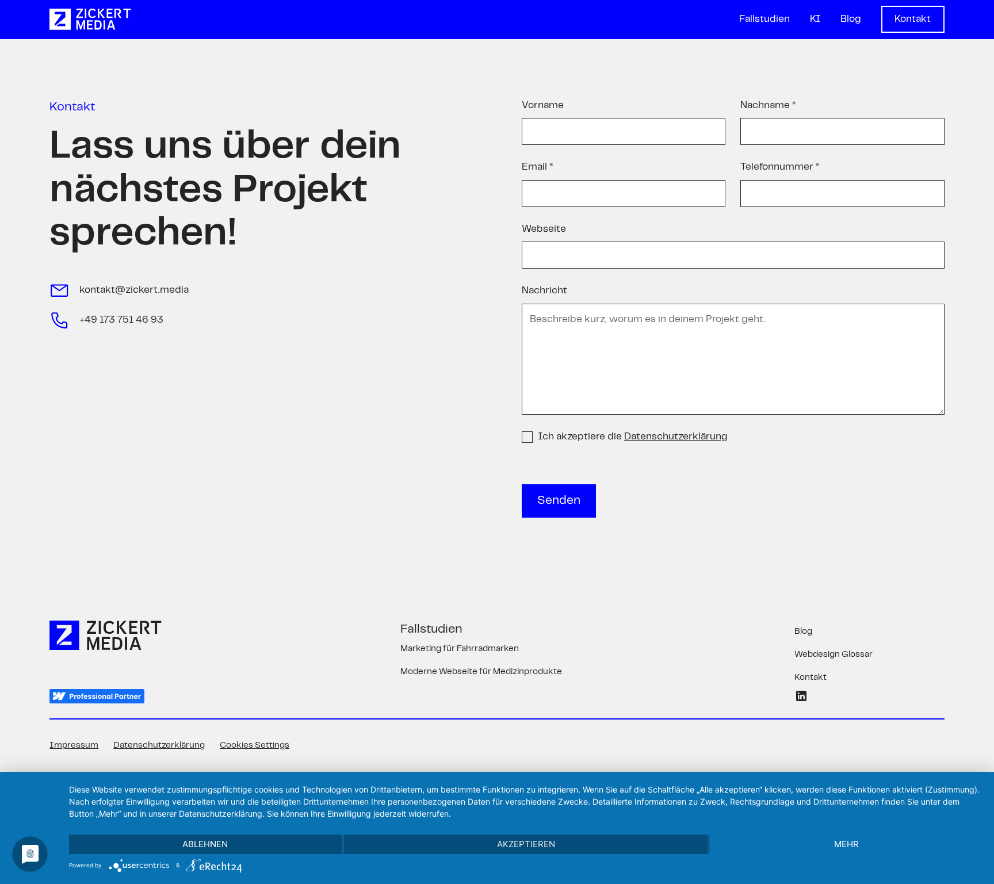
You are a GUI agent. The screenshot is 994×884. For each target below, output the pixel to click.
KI (815, 19)
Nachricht (544, 290)
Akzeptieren (526, 844)
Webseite (544, 229)
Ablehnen (205, 844)
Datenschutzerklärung (159, 745)
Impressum (73, 745)
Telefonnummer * (779, 166)
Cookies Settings (254, 745)
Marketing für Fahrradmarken (459, 649)
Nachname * (768, 105)
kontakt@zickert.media (134, 289)
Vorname (543, 105)
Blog (850, 19)
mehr (846, 844)
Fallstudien (764, 19)
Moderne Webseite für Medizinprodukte (481, 672)
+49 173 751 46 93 (121, 319)
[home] (90, 19)
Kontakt (912, 19)
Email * (537, 166)
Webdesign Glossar (833, 654)
